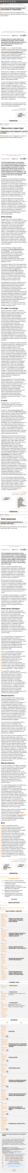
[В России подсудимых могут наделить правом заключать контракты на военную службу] (4, 973)
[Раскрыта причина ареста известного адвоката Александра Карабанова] (4, 1094)
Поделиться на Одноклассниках (6, 1)
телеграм (9, 47)
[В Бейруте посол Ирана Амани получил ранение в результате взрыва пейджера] (4, 920)
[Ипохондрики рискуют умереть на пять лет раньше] (4, 995)
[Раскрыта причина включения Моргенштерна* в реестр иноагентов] (4, 947)
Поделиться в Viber (10, 1)
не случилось (23, 814)
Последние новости (14, 878)
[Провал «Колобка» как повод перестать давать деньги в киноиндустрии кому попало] (4, 1031)
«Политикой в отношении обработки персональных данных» (14, 1165)
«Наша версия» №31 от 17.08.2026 (20, 492)
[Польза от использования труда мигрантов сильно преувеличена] (4, 1068)
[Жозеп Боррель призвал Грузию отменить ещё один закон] (4, 959)
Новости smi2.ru (4, 876)
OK (14, 1170)
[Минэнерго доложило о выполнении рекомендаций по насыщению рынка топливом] (4, 1045)
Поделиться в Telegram (12, 1)
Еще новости (14, 899)
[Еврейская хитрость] (4, 987)
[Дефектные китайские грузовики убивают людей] (4, 1057)
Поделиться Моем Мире (3, 1)
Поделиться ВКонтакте (1, 1)
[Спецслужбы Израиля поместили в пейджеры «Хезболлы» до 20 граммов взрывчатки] (4, 934)
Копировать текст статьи (15, 1)
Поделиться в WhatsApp (8, 1)
